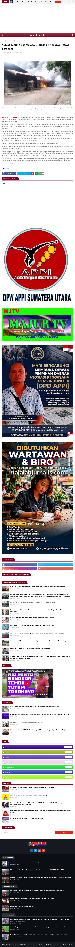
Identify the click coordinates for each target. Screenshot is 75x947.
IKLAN (64, 944)
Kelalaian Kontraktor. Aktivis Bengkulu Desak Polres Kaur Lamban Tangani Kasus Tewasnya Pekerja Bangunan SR (40, 610)
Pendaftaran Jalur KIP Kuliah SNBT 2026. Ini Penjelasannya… (28, 818)
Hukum (35, 757)
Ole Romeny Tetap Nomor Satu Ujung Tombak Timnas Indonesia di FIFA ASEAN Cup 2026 (37, 633)
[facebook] (19, 564)
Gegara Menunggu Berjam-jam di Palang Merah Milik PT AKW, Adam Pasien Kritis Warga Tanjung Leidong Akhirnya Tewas (39, 920)
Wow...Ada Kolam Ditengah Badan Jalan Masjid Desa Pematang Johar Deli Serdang (35, 706)
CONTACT (70, 944)
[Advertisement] (37, 18)
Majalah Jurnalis (37, 35)
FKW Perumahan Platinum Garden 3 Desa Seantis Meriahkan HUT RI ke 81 (32, 617)
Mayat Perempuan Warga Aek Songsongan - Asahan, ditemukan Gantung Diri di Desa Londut (38, 935)
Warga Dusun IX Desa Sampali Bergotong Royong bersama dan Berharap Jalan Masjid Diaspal (38, 641)
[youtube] (55, 568)
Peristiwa (9, 41)
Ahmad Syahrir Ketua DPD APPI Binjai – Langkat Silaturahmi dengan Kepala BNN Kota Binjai (38, 730)
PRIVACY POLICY (57, 944)
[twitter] (55, 564)
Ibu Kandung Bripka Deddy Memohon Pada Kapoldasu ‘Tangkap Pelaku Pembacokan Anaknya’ (39, 927)
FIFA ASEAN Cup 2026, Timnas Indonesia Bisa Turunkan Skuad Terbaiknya (32, 898)
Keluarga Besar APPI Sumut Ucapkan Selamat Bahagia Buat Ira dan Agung (32, 787)
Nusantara (35, 762)
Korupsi (35, 772)
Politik (35, 777)
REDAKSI (41, 944)
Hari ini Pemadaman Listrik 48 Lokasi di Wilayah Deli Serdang (28, 795)
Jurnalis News (35, 767)
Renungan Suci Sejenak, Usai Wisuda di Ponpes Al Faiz (26, 722)
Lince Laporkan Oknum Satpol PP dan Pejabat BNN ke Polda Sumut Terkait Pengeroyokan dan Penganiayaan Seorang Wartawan (39, 803)
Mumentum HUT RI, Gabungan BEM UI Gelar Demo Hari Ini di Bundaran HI (32, 602)
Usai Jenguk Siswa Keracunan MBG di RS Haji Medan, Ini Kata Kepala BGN (32, 625)
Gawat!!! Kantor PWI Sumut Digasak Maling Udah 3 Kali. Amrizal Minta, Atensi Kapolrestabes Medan (40, 877)
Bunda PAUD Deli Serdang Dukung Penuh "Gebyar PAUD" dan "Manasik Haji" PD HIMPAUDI (37, 586)
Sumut (35, 747)
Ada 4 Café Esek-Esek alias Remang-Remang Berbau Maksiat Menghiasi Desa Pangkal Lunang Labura (40, 714)
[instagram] (19, 568)
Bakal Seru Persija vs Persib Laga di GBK (22, 906)
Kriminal (35, 752)
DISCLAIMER (48, 944)
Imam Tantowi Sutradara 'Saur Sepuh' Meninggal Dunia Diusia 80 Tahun (34, 2)
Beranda (4, 41)
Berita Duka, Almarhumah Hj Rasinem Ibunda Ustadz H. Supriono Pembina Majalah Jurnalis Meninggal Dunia (41, 811)
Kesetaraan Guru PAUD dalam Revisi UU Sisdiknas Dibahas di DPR (30, 648)
